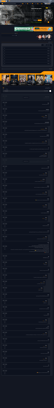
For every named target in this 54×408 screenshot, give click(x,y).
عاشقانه (34, 10)
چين (6, 14)
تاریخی (38, 10)
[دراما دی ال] (47, 3)
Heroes (42, 6)
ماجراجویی (31, 10)
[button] (36, 36)
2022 (6, 17)
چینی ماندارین (10, 20)
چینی (12, 20)
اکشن (40, 10)
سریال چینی (44, 6)
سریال (46, 6)
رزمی (36, 10)
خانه (51, 6)
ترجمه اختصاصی (49, 6)
